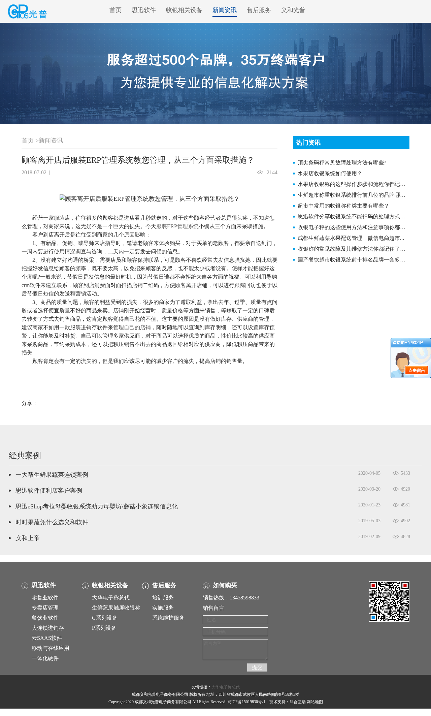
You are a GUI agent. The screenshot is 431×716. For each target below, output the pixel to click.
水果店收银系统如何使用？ (330, 173)
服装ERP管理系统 (177, 226)
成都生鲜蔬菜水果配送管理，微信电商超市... (351, 238)
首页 (115, 10)
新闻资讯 (224, 10)
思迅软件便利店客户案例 (48, 490)
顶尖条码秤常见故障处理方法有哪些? (342, 162)
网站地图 (315, 701)
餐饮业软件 (45, 618)
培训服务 (163, 597)
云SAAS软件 (47, 638)
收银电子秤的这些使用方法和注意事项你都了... (353, 227)
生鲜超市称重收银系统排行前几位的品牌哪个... (353, 195)
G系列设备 (105, 618)
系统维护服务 (168, 618)
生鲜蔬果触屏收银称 (116, 608)
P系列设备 (104, 628)
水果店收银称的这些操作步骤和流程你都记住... (353, 184)
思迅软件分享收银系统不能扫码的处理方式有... (353, 216)
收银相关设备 (184, 10)
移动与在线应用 (50, 648)
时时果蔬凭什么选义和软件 (51, 522)
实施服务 (163, 608)
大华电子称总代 (111, 597)
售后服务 (259, 10)
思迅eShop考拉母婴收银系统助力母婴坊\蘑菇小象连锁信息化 (96, 506)
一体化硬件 (45, 658)
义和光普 (293, 10)
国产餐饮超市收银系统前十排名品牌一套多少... (353, 259)
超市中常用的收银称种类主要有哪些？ (343, 206)
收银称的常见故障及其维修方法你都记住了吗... (353, 249)
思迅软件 (144, 10)
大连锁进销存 (48, 628)
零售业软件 (45, 597)
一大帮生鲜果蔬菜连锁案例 (51, 474)
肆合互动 (298, 701)
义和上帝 (27, 538)
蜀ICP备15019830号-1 (246, 701)
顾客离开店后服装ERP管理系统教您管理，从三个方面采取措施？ (138, 160)
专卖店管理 (45, 608)
